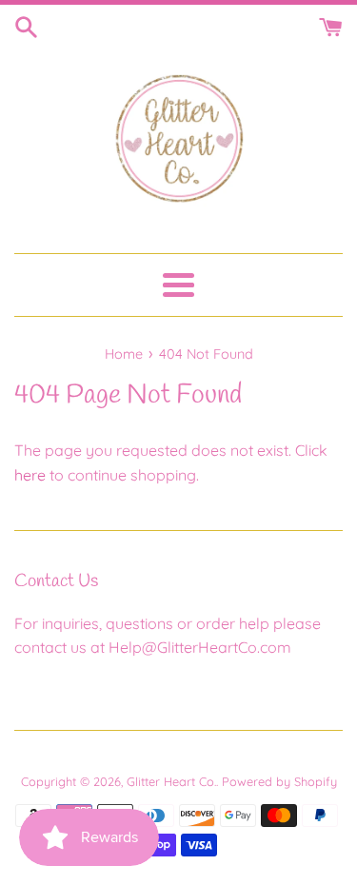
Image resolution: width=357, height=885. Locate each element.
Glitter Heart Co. (171, 781)
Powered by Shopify (279, 781)
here (30, 474)
